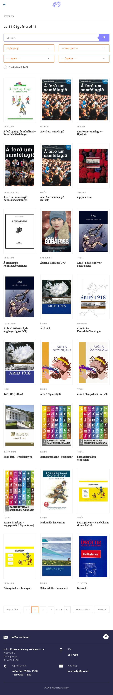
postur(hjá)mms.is (78, 671)
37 (67, 609)
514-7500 (73, 654)
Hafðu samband (19, 637)
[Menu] (4, 4)
